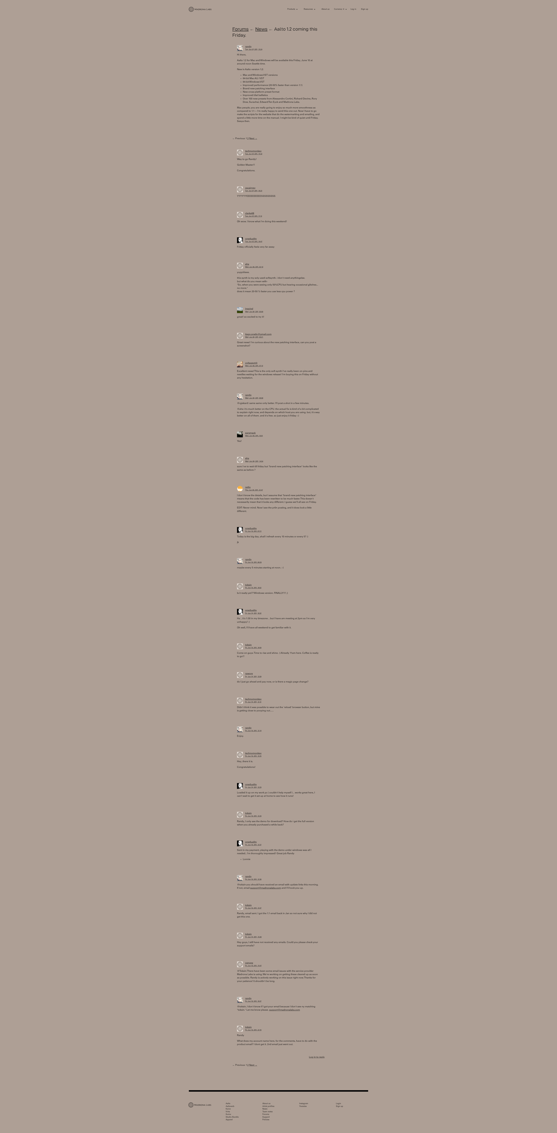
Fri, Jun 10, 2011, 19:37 (253, 1001)
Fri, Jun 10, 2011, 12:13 (253, 702)
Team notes (267, 1112)
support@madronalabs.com (265, 888)
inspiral (249, 309)
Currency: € (339, 9)
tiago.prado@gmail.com (258, 334)
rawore (249, 674)
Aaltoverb (230, 1106)
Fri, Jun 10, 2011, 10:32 (253, 613)
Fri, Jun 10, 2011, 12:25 (253, 756)
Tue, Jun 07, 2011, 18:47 (253, 242)
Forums (240, 28)
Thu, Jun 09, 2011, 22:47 (254, 490)
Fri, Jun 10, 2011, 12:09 (253, 677)
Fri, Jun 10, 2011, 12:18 (253, 731)
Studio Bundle (232, 1117)
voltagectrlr (251, 363)
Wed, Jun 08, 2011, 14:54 (254, 461)
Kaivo (228, 1109)
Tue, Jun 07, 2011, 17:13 (253, 216)
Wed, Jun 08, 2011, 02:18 (254, 267)
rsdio (248, 487)
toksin (248, 585)
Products (291, 9)
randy (248, 47)
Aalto (228, 1104)
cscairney (250, 188)
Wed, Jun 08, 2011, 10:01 (254, 436)
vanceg (249, 963)
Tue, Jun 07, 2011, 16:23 (253, 191)
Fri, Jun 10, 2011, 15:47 (253, 966)
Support (266, 1117)
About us (325, 9)
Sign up (364, 9)
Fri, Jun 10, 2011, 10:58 (253, 648)
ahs (247, 264)
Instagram (303, 1104)
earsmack (250, 433)
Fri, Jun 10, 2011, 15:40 (253, 937)
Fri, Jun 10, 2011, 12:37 (253, 845)
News (261, 28)
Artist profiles (268, 1106)
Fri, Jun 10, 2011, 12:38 (253, 879)
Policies (265, 1120)
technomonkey (253, 151)
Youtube (303, 1106)
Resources (308, 9)
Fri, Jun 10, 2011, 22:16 (253, 1030)
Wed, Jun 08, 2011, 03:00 (254, 312)
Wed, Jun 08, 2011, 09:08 (254, 398)
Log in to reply (317, 1057)
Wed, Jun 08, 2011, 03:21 (254, 337)
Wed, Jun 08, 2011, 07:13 (254, 366)
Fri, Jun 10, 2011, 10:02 (253, 588)
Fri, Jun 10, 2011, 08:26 (253, 562)
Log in (353, 9)
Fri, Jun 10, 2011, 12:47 (253, 908)
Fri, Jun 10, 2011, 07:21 (253, 531)
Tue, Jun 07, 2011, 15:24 (253, 49)
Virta (228, 1112)
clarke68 (249, 213)
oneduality (251, 239)
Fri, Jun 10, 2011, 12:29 (253, 787)
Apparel (229, 1120)
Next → (253, 138)
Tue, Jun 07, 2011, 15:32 (253, 154)
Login (338, 1104)
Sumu (228, 1114)
